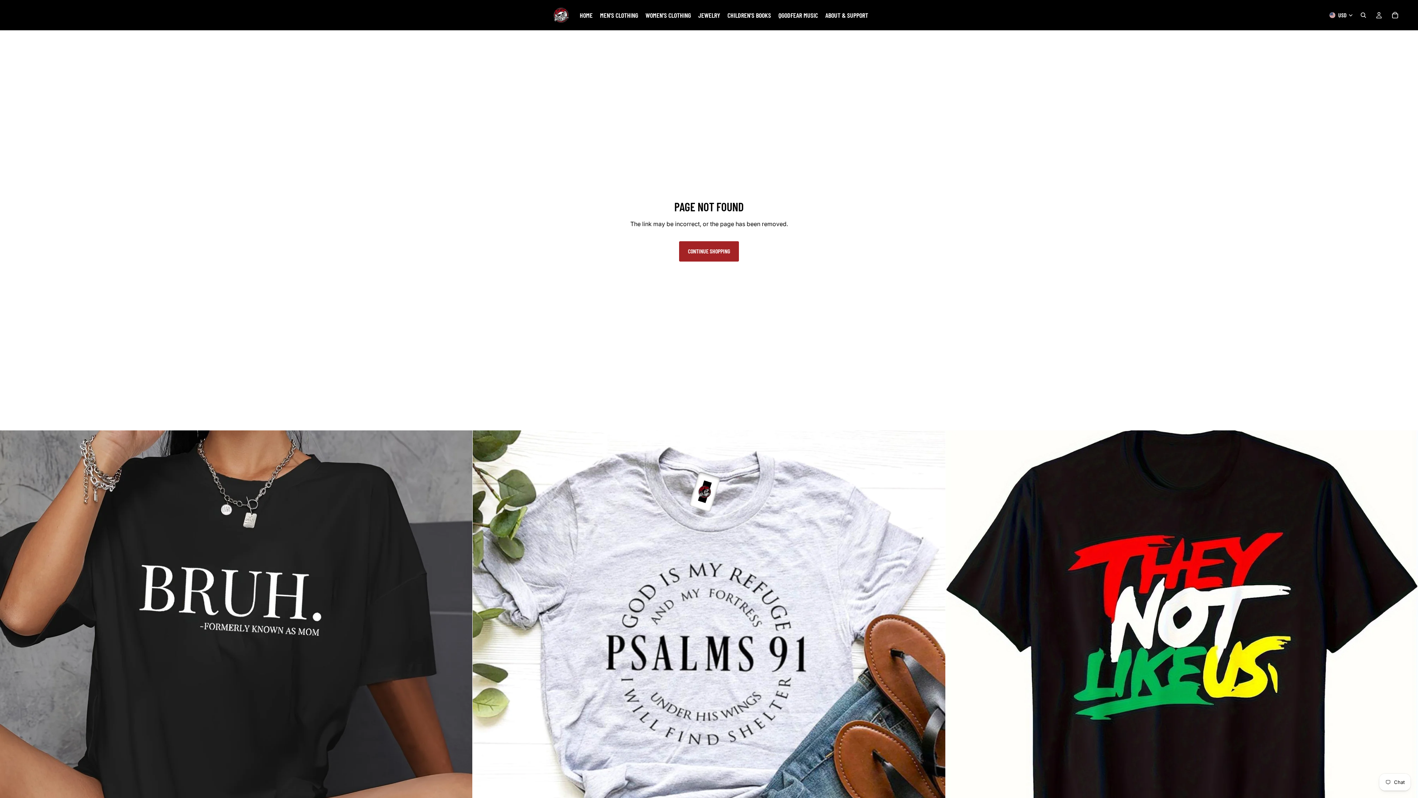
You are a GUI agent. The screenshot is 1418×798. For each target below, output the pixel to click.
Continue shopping (709, 251)
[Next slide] (461, 667)
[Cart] (1395, 15)
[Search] (1363, 15)
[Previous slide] (11, 667)
